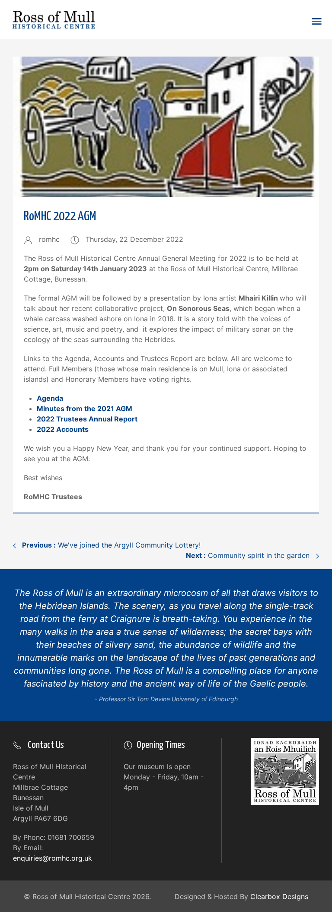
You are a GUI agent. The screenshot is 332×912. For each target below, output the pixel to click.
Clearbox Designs (279, 896)
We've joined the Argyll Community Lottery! (110, 545)
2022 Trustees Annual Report (87, 419)
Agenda (50, 398)
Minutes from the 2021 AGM (84, 408)
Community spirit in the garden (249, 555)
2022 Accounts (63, 429)
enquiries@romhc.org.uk (52, 858)
